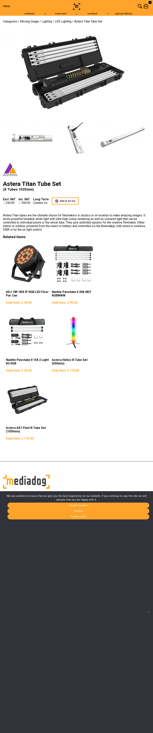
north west (60, 13)
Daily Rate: (19, 302)
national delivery (123, 13)
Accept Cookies (78, 505)
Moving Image (29, 21)
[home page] (76, 9)
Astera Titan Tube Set (88, 21)
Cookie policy (78, 516)
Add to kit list (67, 201)
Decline (78, 510)
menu (6, 6)
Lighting (47, 21)
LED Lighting (63, 21)
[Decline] (148, 612)
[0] (117, 6)
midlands (29, 13)
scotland (92, 13)
